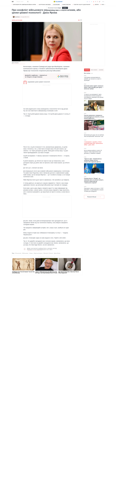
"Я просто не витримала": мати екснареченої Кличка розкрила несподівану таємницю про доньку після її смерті (93, 96)
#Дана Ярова (57, 253)
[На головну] (58, 1)
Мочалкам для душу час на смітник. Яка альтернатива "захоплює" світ (94, 135)
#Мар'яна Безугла (37, 253)
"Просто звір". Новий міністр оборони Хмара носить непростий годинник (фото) (93, 160)
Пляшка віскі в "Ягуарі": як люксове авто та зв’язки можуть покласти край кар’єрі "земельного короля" (93, 180)
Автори (97, 4)
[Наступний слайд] (105, 4)
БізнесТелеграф (66, 4)
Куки (59, 7)
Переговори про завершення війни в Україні (24, 4)
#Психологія (18, 253)
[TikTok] (100, 2)
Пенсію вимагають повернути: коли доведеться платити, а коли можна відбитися (94, 117)
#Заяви (31, 253)
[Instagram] (98, 2)
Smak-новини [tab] (94, 69)
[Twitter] (96, 1)
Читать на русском (17, 20)
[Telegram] (91, 2)
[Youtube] (94, 2)
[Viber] (89, 1)
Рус (103, 1)
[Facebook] (87, 2)
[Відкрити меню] (13, 1)
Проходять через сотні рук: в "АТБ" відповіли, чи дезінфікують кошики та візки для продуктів (94, 190)
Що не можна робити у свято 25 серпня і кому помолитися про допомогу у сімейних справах (93, 152)
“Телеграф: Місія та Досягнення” (81, 4)
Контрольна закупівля (45, 4)
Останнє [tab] (87, 69)
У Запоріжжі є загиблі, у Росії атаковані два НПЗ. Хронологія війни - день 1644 (93, 143)
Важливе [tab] (101, 69)
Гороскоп (104, 4)
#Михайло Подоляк (48, 253)
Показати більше (91, 196)
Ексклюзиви (56, 4)
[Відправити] (27, 2)
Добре (65, 7)
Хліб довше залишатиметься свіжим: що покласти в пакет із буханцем (92, 79)
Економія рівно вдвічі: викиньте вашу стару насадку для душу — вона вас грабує (93, 87)
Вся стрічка (87, 73)
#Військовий (25, 253)
